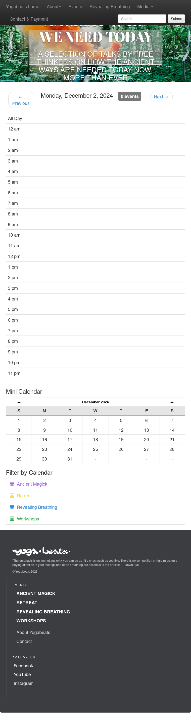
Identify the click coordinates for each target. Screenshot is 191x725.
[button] (14, 47)
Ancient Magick (30, 483)
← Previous (21, 99)
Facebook (23, 665)
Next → (161, 96)
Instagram (24, 683)
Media (144, 6)
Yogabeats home (22, 6)
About (52, 6)
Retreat (23, 495)
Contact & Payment (29, 18)
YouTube (22, 674)
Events (75, 6)
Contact (24, 641)
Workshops (26, 518)
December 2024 (95, 402)
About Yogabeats (33, 632)
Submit (176, 18)
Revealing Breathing (110, 6)
